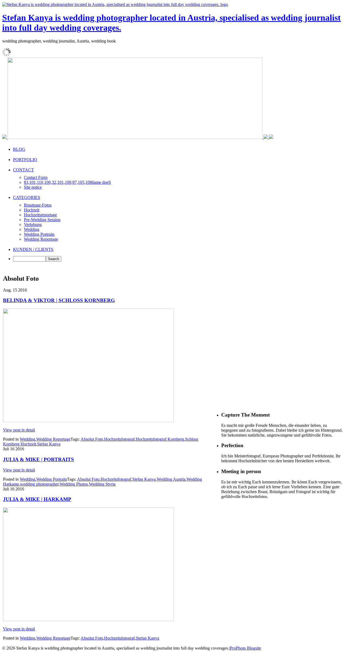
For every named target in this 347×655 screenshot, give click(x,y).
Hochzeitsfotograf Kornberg (160, 439)
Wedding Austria (171, 479)
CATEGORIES (26, 197)
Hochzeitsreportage (40, 214)
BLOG (19, 149)
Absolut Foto (92, 439)
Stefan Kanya (48, 444)
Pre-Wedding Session (42, 219)
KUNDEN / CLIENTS (33, 249)
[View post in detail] (88, 420)
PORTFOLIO (25, 159)
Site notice (33, 187)
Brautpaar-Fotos (38, 205)
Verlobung (33, 224)
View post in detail (19, 430)
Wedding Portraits (39, 234)
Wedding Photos (74, 484)
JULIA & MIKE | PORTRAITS (38, 459)
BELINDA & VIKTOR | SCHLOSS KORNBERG (59, 300)
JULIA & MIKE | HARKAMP (37, 499)
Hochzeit (31, 210)
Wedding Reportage (41, 239)
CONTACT (23, 170)
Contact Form (35, 177)
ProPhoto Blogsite (245, 648)
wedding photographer (39, 484)
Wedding (31, 229)
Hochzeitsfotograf (119, 439)
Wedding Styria (102, 484)
